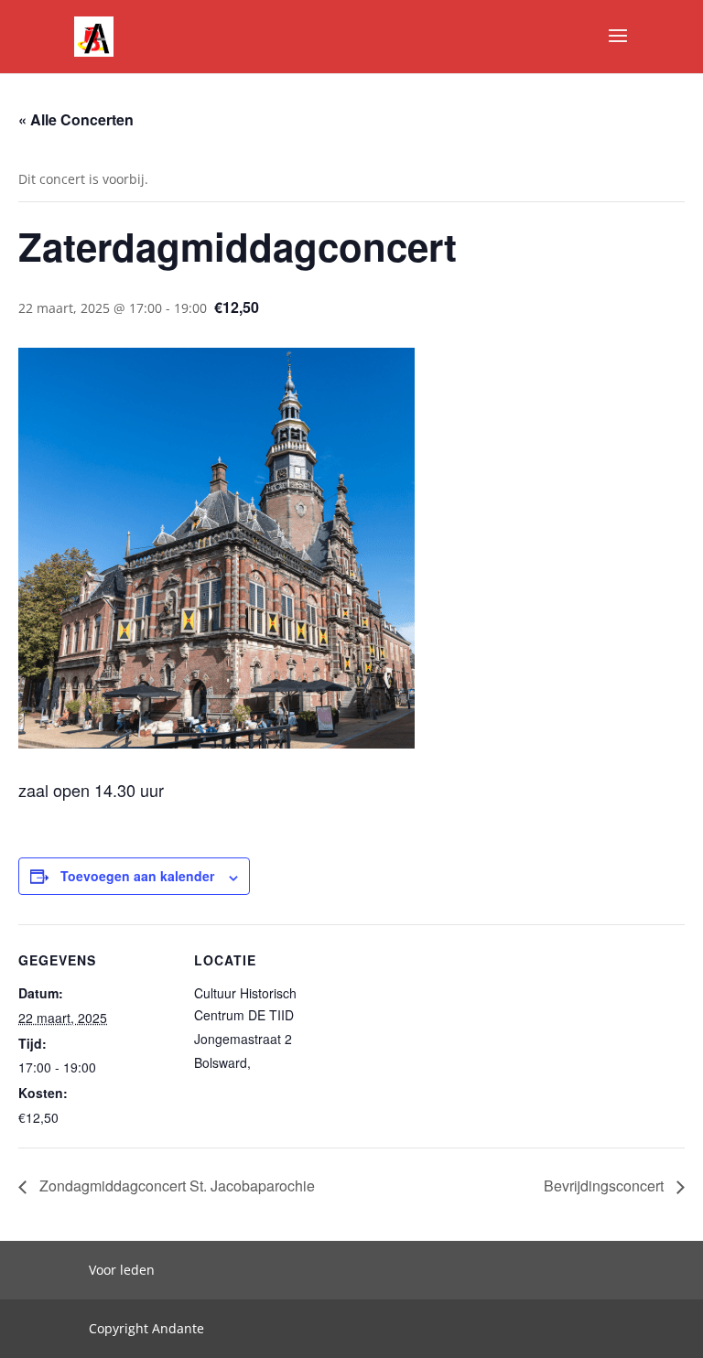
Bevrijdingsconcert (605, 1185)
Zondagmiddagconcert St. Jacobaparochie (175, 1185)
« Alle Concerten (76, 119)
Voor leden (122, 1269)
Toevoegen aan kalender (137, 876)
